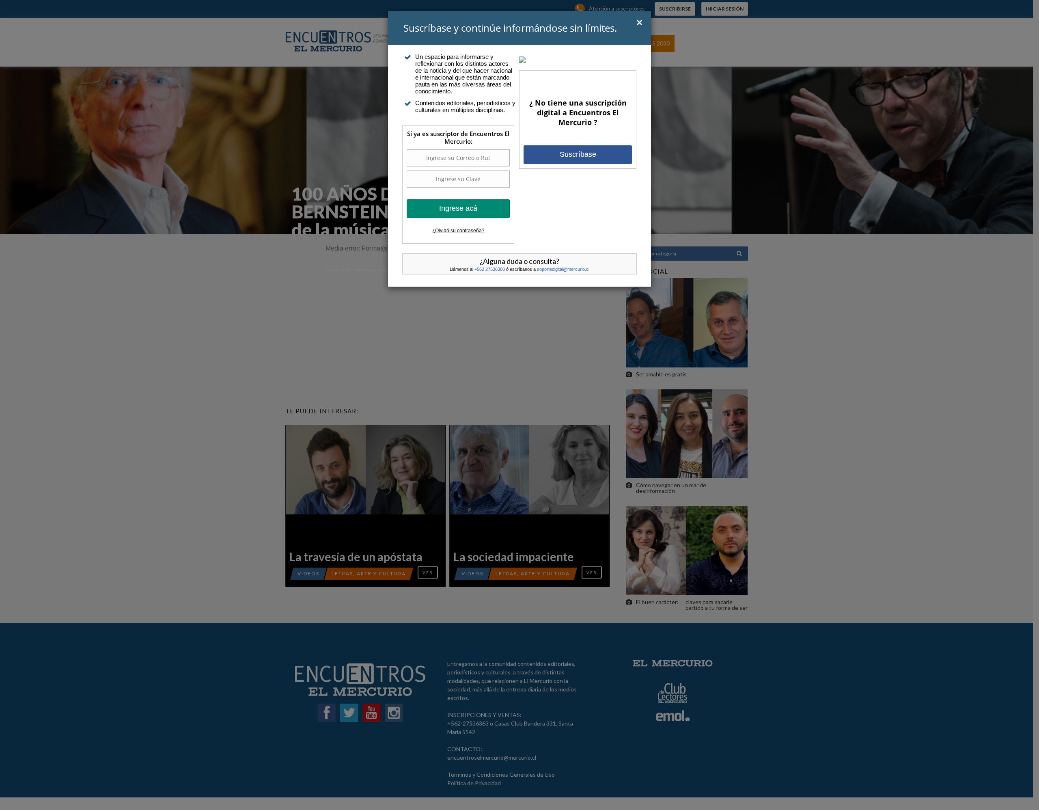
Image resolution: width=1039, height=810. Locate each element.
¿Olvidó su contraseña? (458, 230)
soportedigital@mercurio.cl (563, 269)
